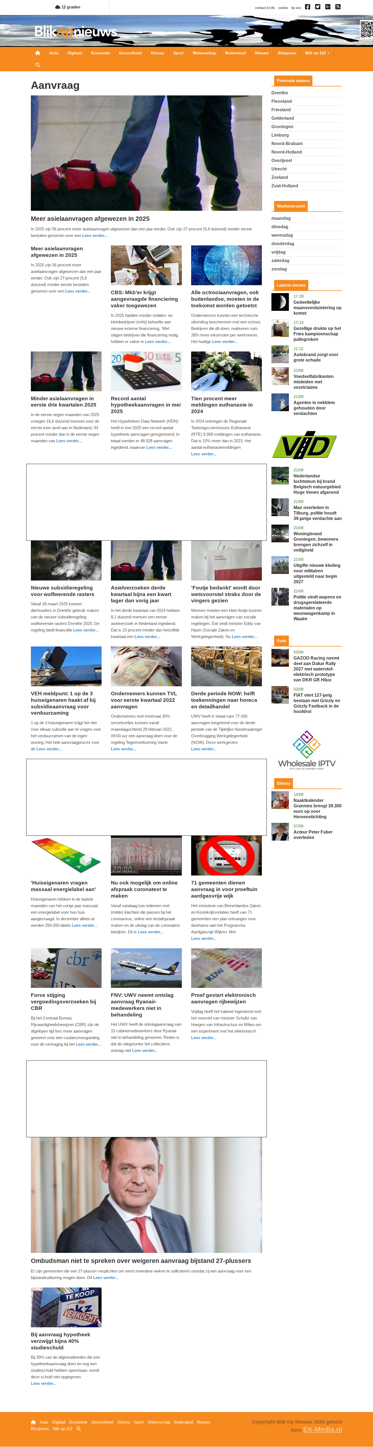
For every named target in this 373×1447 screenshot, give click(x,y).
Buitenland (235, 53)
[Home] (76, 32)
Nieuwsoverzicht (38, 53)
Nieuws (262, 53)
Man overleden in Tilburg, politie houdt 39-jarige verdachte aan (318, 513)
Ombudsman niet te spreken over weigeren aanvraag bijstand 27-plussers (141, 1260)
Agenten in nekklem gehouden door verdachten (314, 408)
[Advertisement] (146, 502)
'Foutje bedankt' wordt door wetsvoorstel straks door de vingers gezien (226, 594)
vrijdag (278, 252)
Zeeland (279, 177)
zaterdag (280, 260)
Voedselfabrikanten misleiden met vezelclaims (314, 382)
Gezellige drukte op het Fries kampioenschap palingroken (317, 334)
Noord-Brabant (287, 143)
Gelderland (282, 118)
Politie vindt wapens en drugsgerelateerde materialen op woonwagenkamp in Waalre (317, 608)
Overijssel (281, 160)
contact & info (265, 8)
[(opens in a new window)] (308, 8)
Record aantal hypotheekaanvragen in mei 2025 (146, 405)
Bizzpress (287, 53)
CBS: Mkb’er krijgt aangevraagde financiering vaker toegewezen (144, 299)
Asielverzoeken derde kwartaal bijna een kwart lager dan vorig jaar (141, 594)
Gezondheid (130, 53)
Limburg (280, 135)
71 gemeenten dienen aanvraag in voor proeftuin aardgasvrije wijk (224, 889)
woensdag (282, 235)
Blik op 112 (316, 53)
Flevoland (281, 101)
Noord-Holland (286, 152)
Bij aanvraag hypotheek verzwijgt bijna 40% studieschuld (60, 1341)
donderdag (282, 243)
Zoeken (37, 65)
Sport (178, 53)
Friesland (281, 109)
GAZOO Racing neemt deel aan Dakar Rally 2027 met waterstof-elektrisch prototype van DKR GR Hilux (316, 669)
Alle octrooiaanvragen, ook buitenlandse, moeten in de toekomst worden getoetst (225, 299)
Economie (100, 53)
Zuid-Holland (284, 185)
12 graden (70, 7)
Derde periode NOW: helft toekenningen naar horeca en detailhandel (224, 700)
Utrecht (279, 169)
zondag (279, 269)
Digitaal (75, 53)
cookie (283, 8)
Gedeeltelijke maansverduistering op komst (318, 307)
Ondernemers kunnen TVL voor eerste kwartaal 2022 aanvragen (144, 700)
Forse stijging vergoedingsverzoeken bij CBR (63, 1001)
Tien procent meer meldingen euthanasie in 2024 (222, 405)
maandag (281, 218)
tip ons (296, 8)
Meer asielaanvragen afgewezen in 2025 (90, 218)
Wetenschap (204, 53)
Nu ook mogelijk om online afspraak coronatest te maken (144, 889)
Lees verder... (95, 235)
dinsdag (279, 226)
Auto (53, 53)
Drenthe (279, 93)
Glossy (157, 53)
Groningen (282, 126)
